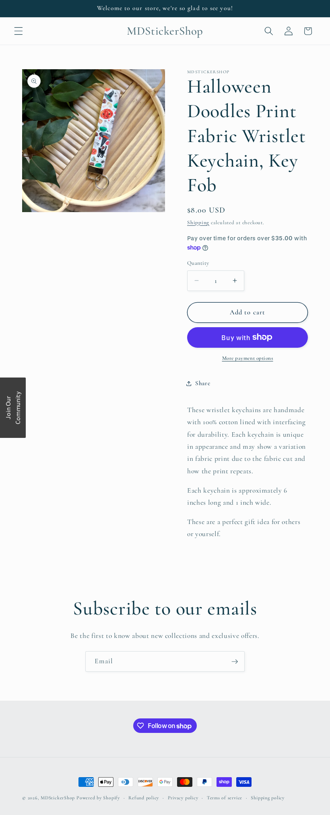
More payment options (247, 358)
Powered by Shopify (98, 798)
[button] (18, 31)
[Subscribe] (234, 661)
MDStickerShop (58, 798)
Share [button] (202, 383)
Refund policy (143, 798)
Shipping (198, 222)
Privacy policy (183, 798)
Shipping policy (268, 798)
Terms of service (224, 798)
